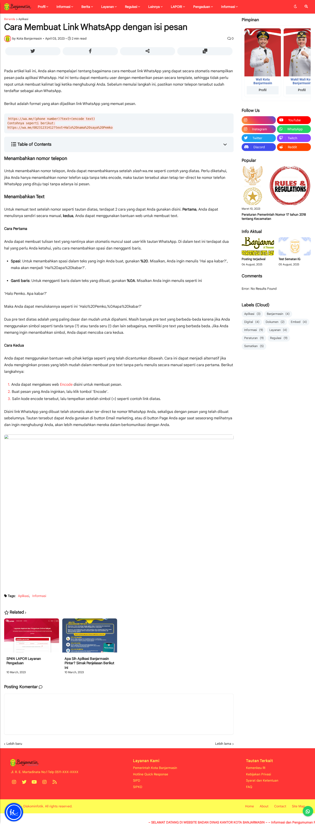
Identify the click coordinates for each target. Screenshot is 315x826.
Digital (251, 322)
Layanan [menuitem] (107, 7)
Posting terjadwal (253, 259)
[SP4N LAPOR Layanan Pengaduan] (31, 637)
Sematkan (254, 346)
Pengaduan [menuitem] (201, 7)
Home (249, 806)
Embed (299, 322)
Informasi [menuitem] (63, 7)
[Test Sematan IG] (295, 246)
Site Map (298, 806)
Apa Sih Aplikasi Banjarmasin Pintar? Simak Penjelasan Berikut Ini (89, 663)
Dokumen (275, 322)
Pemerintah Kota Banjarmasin (155, 768)
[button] (295, 6)
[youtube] (34, 782)
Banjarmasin (278, 314)
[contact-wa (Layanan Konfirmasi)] (308, 811)
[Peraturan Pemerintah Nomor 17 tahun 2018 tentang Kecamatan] (276, 185)
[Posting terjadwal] (258, 246)
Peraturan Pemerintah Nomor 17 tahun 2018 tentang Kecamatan (274, 216)
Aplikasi (23, 19)
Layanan (278, 330)
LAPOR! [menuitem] (176, 7)
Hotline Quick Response (150, 774)
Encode (66, 384)
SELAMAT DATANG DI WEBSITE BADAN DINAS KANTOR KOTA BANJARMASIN (194, 822)
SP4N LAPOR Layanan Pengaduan (23, 661)
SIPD (136, 780)
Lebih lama (223, 744)
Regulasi (279, 338)
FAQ (249, 787)
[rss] (55, 782)
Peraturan (254, 338)
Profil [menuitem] (41, 7)
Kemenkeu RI (255, 768)
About (264, 806)
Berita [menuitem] (85, 7)
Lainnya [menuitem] (154, 7)
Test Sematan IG (289, 259)
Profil (263, 90)
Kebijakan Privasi (258, 774)
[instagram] (259, 120)
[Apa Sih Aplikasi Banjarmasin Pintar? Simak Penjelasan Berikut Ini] (89, 637)
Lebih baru (14, 744)
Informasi (39, 596)
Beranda (9, 19)
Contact (280, 806)
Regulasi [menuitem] (131, 7)
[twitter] (24, 782)
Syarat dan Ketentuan (262, 780)
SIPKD (137, 787)
